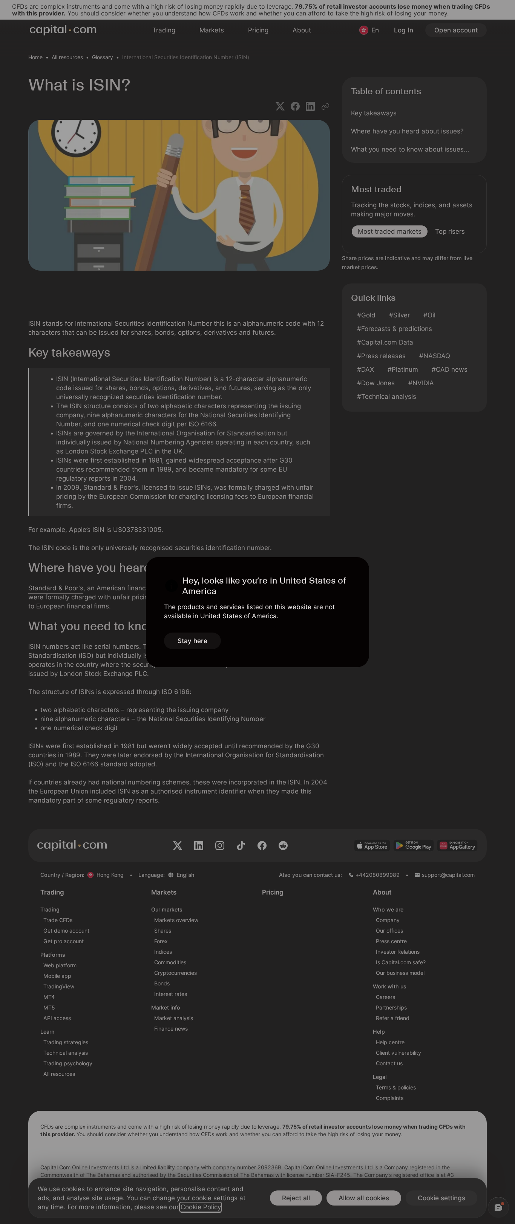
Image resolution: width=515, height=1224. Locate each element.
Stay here (192, 641)
